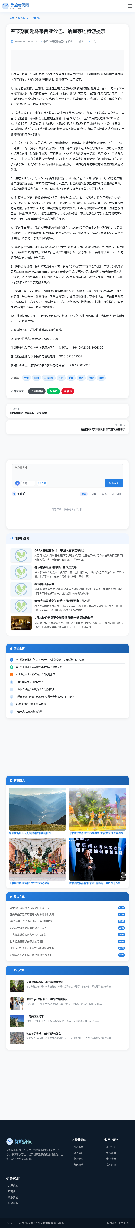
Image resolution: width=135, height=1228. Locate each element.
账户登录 (111, 1158)
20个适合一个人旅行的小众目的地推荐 (35, 674)
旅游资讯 (78, 1152)
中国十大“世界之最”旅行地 (28, 711)
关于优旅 (13, 1185)
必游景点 (78, 1158)
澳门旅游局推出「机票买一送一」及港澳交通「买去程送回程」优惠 (49, 659)
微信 (55, 391)
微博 (69, 391)
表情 (43, 483)
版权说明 (13, 1203)
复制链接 (38, 391)
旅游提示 (23, 17)
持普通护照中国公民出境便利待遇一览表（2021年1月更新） (46, 696)
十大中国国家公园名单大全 (29, 682)
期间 (36, 377)
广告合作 (13, 1191)
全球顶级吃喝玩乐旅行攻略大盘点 (44, 981)
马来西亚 (48, 377)
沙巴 (61, 377)
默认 (84, 494)
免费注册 (111, 1152)
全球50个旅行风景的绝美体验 (30, 704)
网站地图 (111, 1223)
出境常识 (36, 17)
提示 (101, 377)
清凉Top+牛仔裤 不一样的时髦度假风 (47, 999)
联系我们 (13, 1197)
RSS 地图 (124, 1223)
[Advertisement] (67, 62)
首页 (11, 17)
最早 (94, 494)
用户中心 (111, 1146)
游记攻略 (78, 1164)
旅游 (91, 377)
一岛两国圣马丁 (35, 1016)
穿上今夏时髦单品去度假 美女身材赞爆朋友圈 (38, 667)
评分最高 (116, 494)
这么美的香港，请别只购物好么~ (44, 1033)
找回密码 (111, 1164)
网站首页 (78, 1146)
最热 (104, 494)
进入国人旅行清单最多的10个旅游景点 (34, 689)
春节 (26, 377)
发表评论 (114, 483)
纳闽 (71, 377)
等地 (81, 377)
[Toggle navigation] (130, 6)
